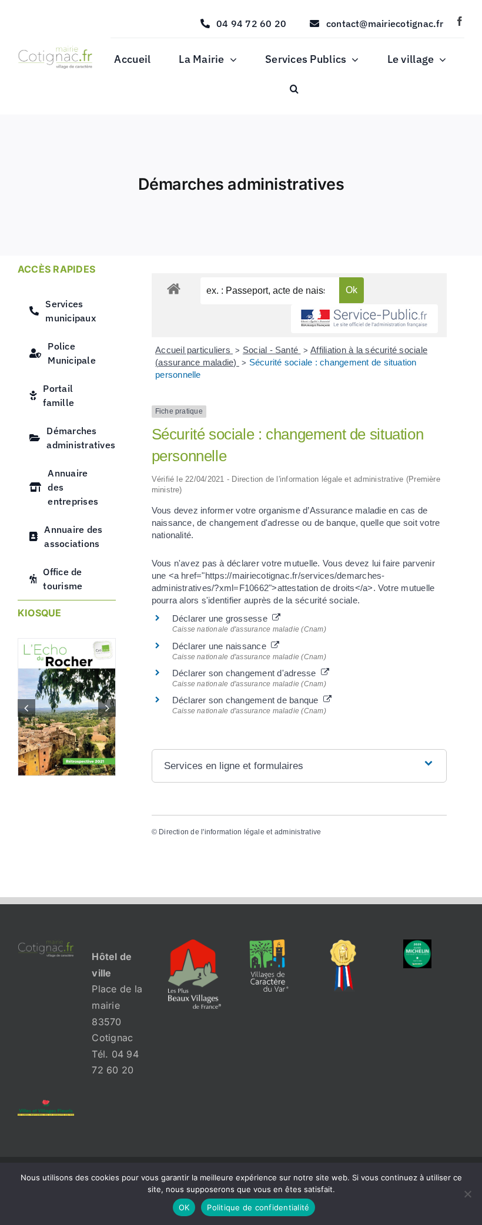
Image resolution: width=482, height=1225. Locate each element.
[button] (294, 89)
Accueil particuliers (194, 350)
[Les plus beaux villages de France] (194, 944)
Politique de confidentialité (258, 1207)
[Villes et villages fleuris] (46, 1104)
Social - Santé (272, 350)
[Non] (467, 1194)
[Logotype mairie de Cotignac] (55, 50)
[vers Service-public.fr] (364, 318)
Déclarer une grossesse (222, 618)
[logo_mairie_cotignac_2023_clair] (46, 944)
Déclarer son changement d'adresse (246, 673)
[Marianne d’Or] (343, 944)
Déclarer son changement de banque (247, 700)
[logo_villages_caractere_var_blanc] (269, 944)
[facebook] (459, 21)
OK (184, 1207)
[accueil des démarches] (173, 288)
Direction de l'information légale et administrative (240, 832)
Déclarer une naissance (222, 646)
